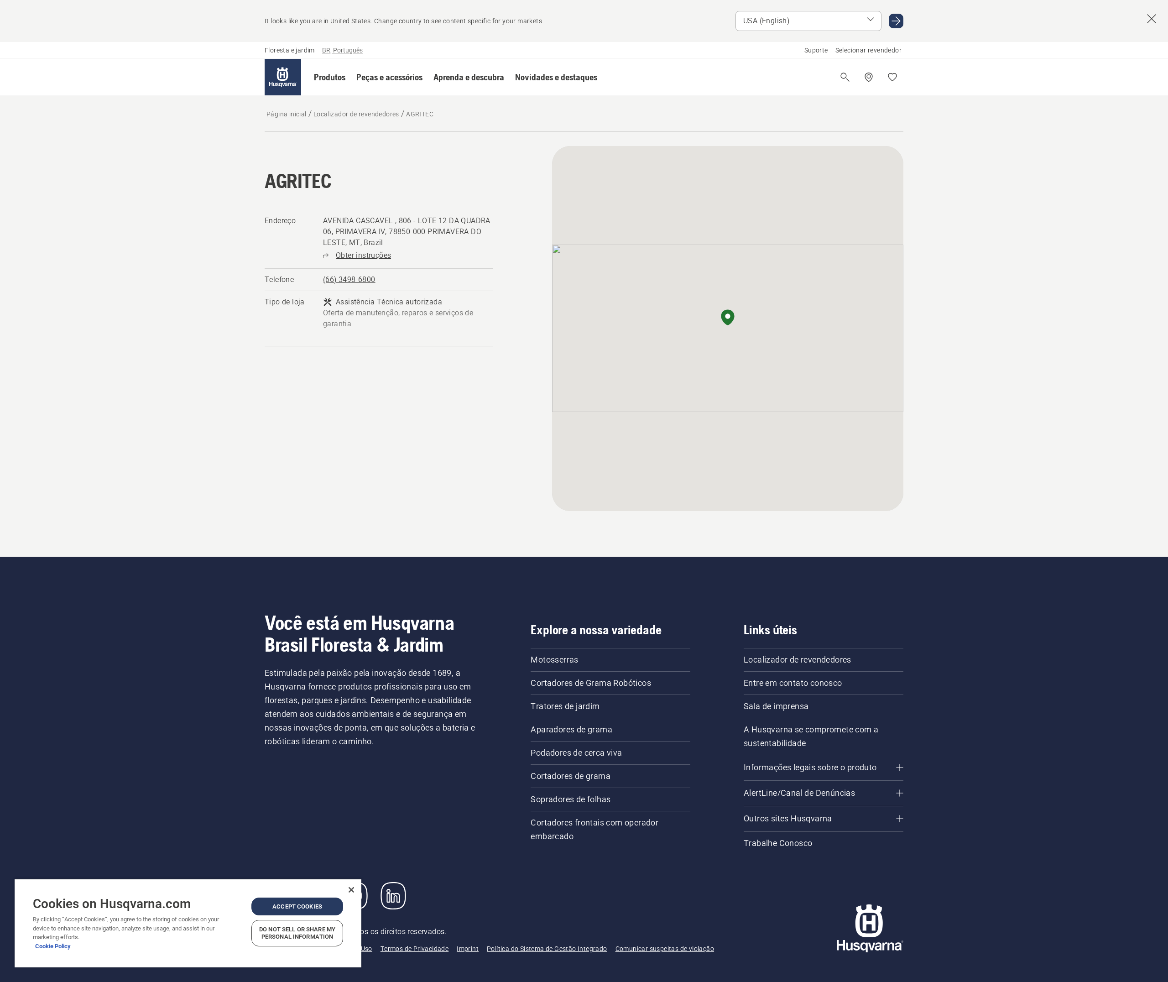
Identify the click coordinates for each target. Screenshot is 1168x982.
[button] (329, 77)
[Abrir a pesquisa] (845, 77)
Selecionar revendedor (868, 50)
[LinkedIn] (393, 895)
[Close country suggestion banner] (1151, 18)
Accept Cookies (297, 906)
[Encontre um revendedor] (869, 77)
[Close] (351, 889)
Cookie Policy (53, 946)
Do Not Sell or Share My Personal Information (297, 933)
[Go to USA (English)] (896, 21)
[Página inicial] (283, 77)
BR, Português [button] (342, 50)
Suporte (816, 50)
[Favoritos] (892, 77)
